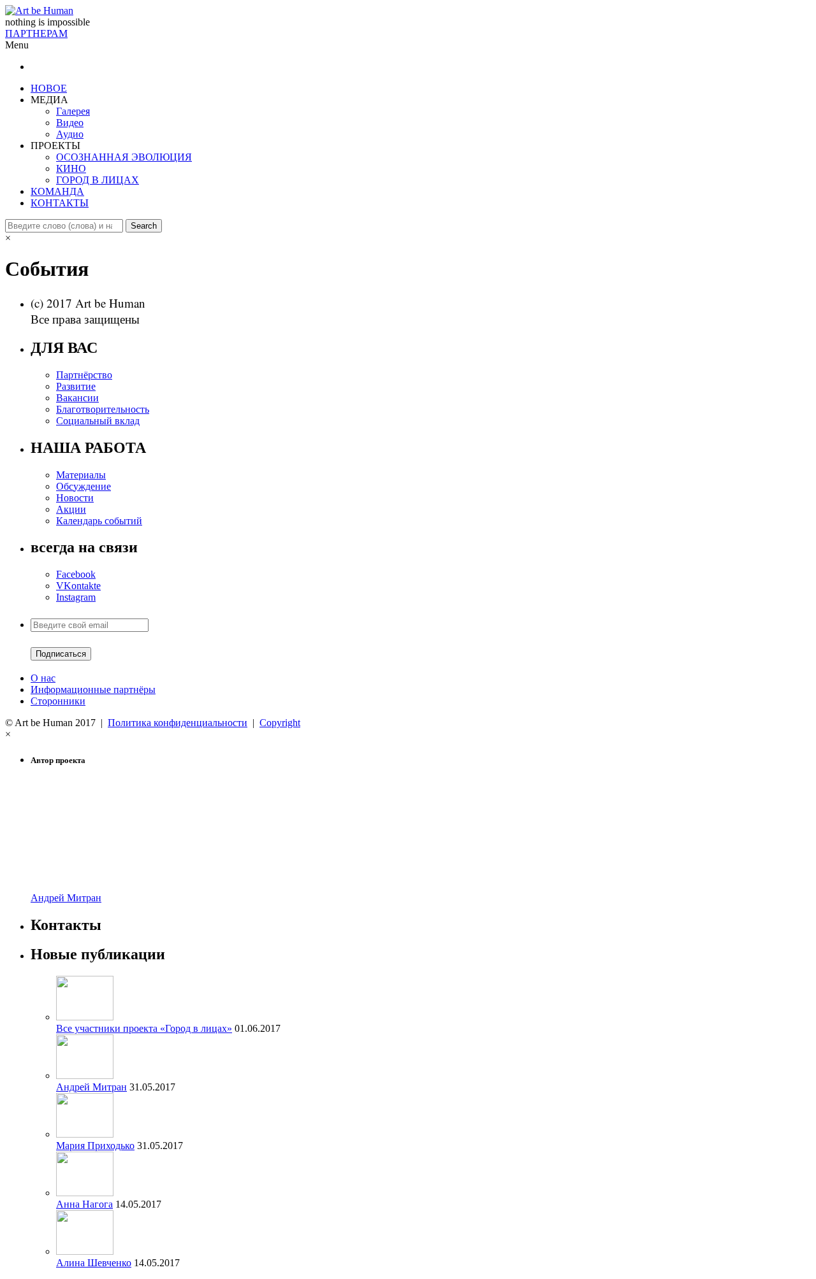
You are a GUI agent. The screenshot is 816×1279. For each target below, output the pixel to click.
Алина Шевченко (93, 1262)
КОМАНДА (57, 191)
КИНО (71, 168)
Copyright (279, 722)
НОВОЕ (49, 88)
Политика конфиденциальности (177, 722)
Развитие (76, 386)
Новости (75, 497)
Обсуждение (83, 486)
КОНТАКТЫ (60, 202)
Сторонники (58, 701)
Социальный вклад (98, 420)
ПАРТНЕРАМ (36, 33)
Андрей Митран (66, 897)
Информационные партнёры (93, 689)
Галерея (73, 111)
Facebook (76, 574)
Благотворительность (102, 409)
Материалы (81, 474)
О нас (43, 678)
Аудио (70, 134)
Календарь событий (99, 520)
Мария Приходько (95, 1145)
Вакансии (77, 397)
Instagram (76, 597)
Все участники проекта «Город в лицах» (144, 1028)
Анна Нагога (84, 1204)
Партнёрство (84, 374)
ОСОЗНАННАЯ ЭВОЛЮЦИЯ (124, 157)
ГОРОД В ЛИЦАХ (97, 180)
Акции (71, 509)
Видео (70, 122)
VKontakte (78, 585)
